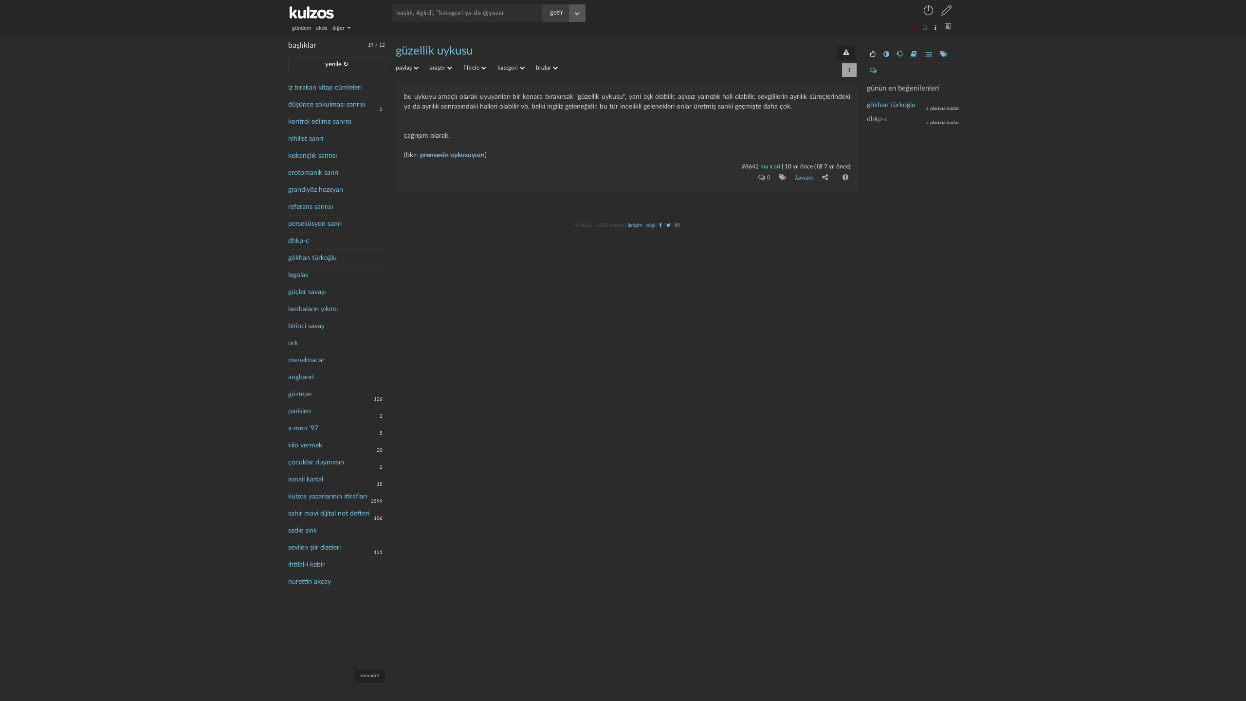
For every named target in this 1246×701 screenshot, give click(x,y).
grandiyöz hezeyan (315, 189)
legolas (298, 275)
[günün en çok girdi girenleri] (928, 54)
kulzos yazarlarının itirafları (327, 496)
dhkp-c (298, 241)
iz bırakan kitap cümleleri (325, 87)
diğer (339, 28)
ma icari (770, 166)
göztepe (300, 394)
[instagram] (677, 225)
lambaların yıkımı (313, 309)
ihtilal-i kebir (306, 564)
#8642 (750, 166)
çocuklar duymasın (316, 462)
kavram (804, 178)
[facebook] (660, 225)
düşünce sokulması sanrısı (326, 104)
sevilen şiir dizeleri (314, 547)
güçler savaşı (307, 292)
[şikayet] (844, 177)
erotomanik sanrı (313, 172)
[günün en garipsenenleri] (886, 54)
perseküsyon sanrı (315, 224)
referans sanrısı (310, 206)
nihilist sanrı (305, 138)
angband (301, 377)
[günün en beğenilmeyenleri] (900, 54)
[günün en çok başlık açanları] (943, 54)
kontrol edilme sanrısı (319, 121)
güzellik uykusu (434, 51)
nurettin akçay (309, 581)
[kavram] (780, 177)
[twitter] (668, 225)
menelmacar (306, 360)
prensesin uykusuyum (452, 155)
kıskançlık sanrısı (312, 155)
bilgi (650, 225)
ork (293, 343)
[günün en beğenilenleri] (873, 54)
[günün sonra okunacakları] (914, 54)
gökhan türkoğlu (312, 258)
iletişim (635, 225)
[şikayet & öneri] (846, 53)
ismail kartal (305, 479)
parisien (299, 411)
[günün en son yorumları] (873, 70)
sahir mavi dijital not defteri (328, 513)
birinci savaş (306, 326)
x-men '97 (303, 428)
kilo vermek (305, 445)
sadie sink (302, 530)
